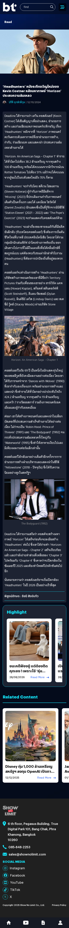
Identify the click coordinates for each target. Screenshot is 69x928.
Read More (37, 677)
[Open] (62, 7)
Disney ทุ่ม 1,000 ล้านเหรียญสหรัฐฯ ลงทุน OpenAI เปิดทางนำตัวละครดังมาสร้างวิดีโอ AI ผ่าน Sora (29, 774)
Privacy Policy (59, 904)
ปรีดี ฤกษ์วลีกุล (17, 102)
